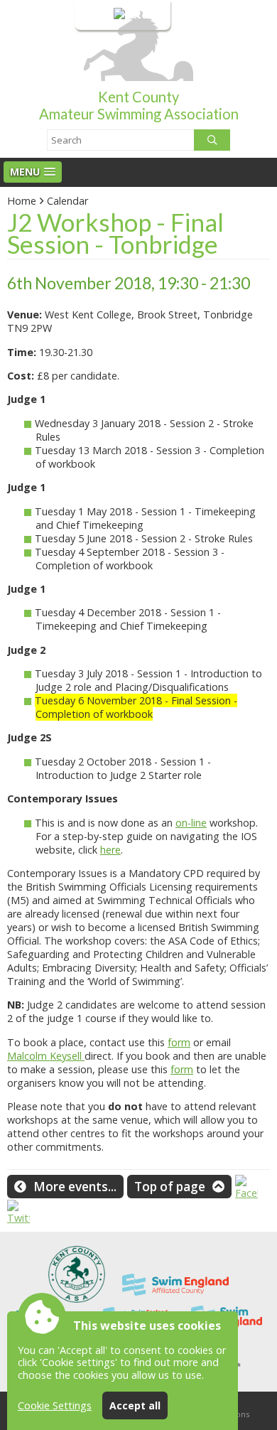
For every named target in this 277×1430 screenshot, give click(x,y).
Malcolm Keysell (46, 1056)
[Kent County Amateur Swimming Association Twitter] (18, 1218)
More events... (74, 1186)
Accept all (135, 1405)
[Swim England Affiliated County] (175, 1299)
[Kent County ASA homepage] (76, 1299)
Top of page (169, 1186)
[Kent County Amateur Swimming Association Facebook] (246, 1193)
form (179, 1042)
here (110, 849)
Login (98, 14)
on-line (191, 822)
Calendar (67, 201)
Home (21, 201)
